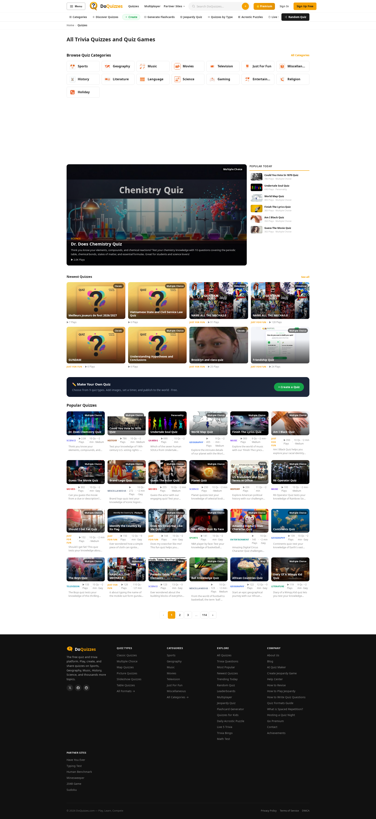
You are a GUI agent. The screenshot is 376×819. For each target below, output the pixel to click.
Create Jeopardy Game (282, 673)
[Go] (245, 6)
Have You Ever (76, 760)
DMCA (305, 810)
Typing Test (74, 766)
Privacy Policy (269, 810)
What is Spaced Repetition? (285, 709)
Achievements (276, 733)
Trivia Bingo (225, 733)
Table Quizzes (126, 685)
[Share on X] (70, 687)
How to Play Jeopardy (281, 691)
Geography (196, 442)
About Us (273, 655)
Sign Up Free (305, 6)
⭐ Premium (264, 6)
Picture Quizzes (127, 673)
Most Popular (226, 667)
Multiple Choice (127, 661)
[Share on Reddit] (86, 687)
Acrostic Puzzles (252, 17)
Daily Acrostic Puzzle (230, 721)
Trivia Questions (227, 661)
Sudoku (72, 790)
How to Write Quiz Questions (286, 697)
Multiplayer (152, 6)
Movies (71, 489)
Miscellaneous (117, 490)
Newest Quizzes (227, 673)
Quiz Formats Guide (280, 703)
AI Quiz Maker (276, 667)
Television (73, 586)
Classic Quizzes (127, 655)
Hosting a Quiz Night (281, 715)
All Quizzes (224, 655)
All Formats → (126, 691)
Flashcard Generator (230, 709)
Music (234, 440)
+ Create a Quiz (289, 387)
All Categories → (178, 697)
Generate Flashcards (161, 17)
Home (70, 25)
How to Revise (276, 685)
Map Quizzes (125, 667)
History (112, 440)
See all (305, 277)
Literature (277, 586)
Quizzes (133, 6)
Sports (193, 537)
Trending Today (227, 679)
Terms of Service (289, 810)
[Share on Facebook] (78, 687)
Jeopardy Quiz (192, 17)
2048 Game (74, 784)
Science (71, 440)
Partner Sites (173, 6)
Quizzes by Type (222, 17)
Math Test (223, 739)
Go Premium (275, 721)
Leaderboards (226, 691)
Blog (270, 661)
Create (132, 17)
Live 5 (275, 17)
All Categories (300, 55)
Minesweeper (75, 778)
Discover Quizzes (107, 17)
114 (204, 615)
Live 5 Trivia (224, 727)
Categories (80, 17)
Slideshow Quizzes (129, 679)
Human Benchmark (79, 772)
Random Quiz (297, 17)
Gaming (153, 440)
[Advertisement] (188, 131)
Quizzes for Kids (228, 715)
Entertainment (239, 539)
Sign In (284, 6)
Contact (272, 727)
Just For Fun (273, 442)
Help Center (275, 679)
